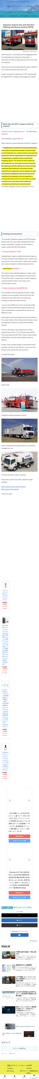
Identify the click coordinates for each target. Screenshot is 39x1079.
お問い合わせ (10, 1071)
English (5, 907)
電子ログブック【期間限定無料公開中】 (29, 1072)
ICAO (14, 138)
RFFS (16, 907)
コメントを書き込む (19, 1048)
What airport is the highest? (10, 489)
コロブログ (23, 907)
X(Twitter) (10, 1068)
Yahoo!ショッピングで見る (19, 840)
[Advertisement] (19, 100)
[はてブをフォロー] (19, 935)
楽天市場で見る (19, 836)
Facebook (29, 1068)
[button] (19, 925)
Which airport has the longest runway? (13, 486)
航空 (11, 907)
